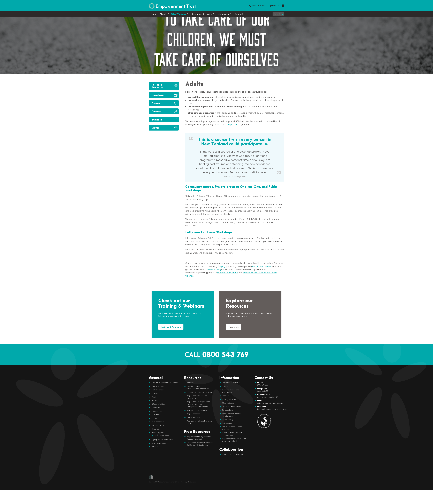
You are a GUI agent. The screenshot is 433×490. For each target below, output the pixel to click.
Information (223, 14)
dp (189, 482)
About (163, 14)
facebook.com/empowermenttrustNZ (273, 409)
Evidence (157, 119)
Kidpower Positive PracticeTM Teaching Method (234, 440)
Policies (225, 386)
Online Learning (193, 417)
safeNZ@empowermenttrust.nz (270, 403)
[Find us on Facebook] (283, 5)
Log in (193, 482)
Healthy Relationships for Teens (200, 392)
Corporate (232, 124)
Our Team (156, 418)
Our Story (155, 415)
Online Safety (227, 419)
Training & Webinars (171, 326)
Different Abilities (158, 404)
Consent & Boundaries (231, 406)
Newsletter (158, 95)
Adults (154, 400)
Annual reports (158, 432)
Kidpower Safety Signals (197, 410)
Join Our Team (158, 425)
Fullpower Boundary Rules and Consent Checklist (199, 437)
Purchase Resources (157, 85)
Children (155, 393)
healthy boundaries (261, 266)
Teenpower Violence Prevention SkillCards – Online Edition (200, 443)
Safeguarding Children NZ (232, 454)
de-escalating (214, 269)
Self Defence (227, 423)
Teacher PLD (157, 411)
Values (155, 127)
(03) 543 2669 (262, 385)
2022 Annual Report (162, 435)
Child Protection (228, 403)
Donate (156, 103)
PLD (220, 124)
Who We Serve (179, 14)
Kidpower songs (193, 414)
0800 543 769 (258, 5)
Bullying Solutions (229, 399)
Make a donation (159, 443)
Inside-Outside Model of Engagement (232, 434)
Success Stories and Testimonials (230, 391)
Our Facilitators (158, 422)
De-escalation (228, 410)
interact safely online (227, 272)
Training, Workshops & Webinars (165, 383)
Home (154, 14)
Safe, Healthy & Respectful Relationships (232, 415)
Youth (154, 397)
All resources (192, 383)
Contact (239, 14)
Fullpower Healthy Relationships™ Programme (198, 387)
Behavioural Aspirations (231, 383)
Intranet (155, 447)
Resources (233, 326)
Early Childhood (158, 390)
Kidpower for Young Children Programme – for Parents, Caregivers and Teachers (198, 404)
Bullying (221, 266)
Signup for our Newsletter (162, 440)
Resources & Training (202, 14)
